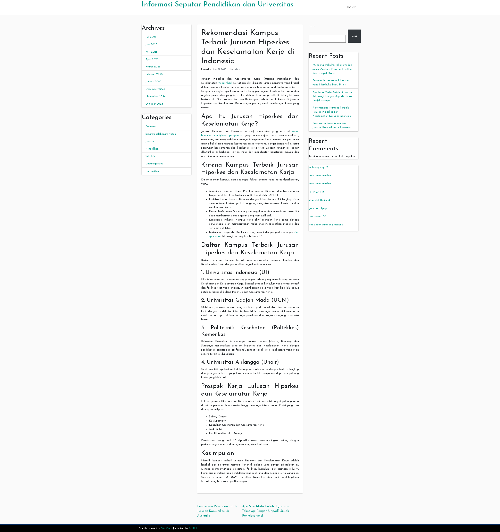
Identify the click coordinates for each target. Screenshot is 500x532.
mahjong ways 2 (318, 167)
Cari (311, 26)
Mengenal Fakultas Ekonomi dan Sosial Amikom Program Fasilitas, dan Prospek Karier (332, 69)
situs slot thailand (319, 200)
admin (237, 69)
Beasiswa (151, 126)
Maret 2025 (153, 66)
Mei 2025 (151, 51)
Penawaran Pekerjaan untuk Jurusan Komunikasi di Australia (217, 511)
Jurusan (150, 141)
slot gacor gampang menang (326, 224)
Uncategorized (154, 163)
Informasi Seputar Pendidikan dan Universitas (218, 4)
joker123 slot (316, 191)
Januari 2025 (153, 81)
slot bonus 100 (317, 216)
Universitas (152, 171)
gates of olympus (319, 208)
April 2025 (152, 59)
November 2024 (156, 96)
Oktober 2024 (154, 103)
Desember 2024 (155, 89)
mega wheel (225, 83)
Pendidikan (152, 148)
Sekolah (150, 156)
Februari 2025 (154, 74)
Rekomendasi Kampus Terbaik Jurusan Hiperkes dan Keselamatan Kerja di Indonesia (331, 112)
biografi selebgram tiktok (161, 134)
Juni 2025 (151, 44)
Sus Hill (193, 528)
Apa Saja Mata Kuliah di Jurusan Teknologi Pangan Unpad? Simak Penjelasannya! (265, 511)
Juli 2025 (151, 37)
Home (351, 7)
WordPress (166, 528)
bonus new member (320, 175)
